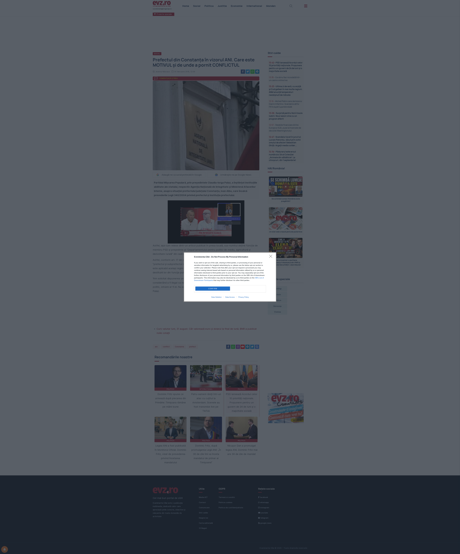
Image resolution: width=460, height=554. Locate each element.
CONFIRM (212, 289)
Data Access (230, 297)
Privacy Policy (243, 297)
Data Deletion (216, 297)
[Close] (271, 257)
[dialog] (230, 277)
